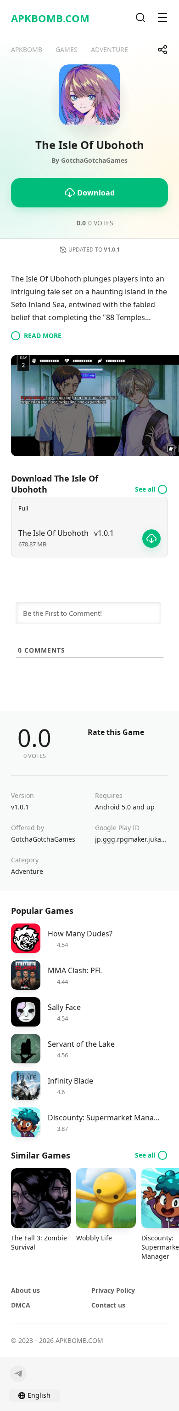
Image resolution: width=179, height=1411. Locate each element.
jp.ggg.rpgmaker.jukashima (131, 839)
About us (25, 1290)
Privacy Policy (113, 1290)
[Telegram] (18, 1373)
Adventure (27, 871)
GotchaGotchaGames (43, 839)
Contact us (108, 1305)
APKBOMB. (50, 18)
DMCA (20, 1305)
